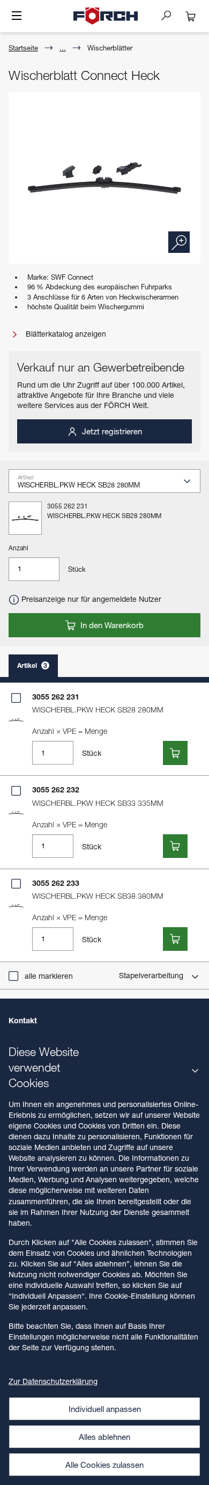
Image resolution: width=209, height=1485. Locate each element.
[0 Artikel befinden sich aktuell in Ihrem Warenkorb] (190, 16)
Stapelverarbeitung (152, 975)
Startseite (23, 47)
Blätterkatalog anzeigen (65, 333)
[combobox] (109, 484)
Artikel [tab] (32, 665)
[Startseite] (105, 16)
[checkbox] (16, 698)
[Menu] (17, 16)
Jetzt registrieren (111, 431)
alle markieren (49, 975)
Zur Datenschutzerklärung (53, 1381)
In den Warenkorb (111, 625)
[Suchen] (170, 15)
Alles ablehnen (104, 1437)
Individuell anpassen (105, 1409)
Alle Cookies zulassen (104, 1464)
